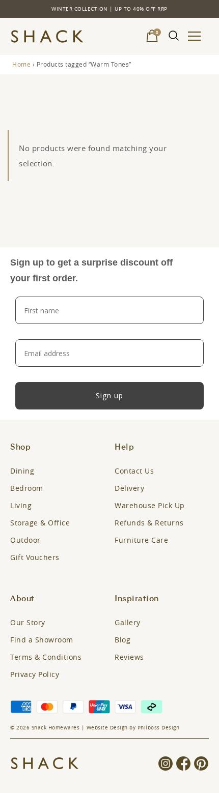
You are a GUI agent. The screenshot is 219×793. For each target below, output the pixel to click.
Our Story (27, 622)
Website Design (107, 727)
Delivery (129, 488)
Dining (22, 471)
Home (21, 64)
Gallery (128, 622)
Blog (122, 639)
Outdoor (25, 540)
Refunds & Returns (149, 522)
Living (21, 505)
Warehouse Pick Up (150, 505)
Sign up (109, 395)
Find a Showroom (41, 639)
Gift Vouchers (35, 557)
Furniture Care (141, 540)
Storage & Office (40, 522)
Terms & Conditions (45, 657)
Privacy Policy (34, 674)
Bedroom (26, 488)
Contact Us (134, 471)
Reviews (129, 657)
